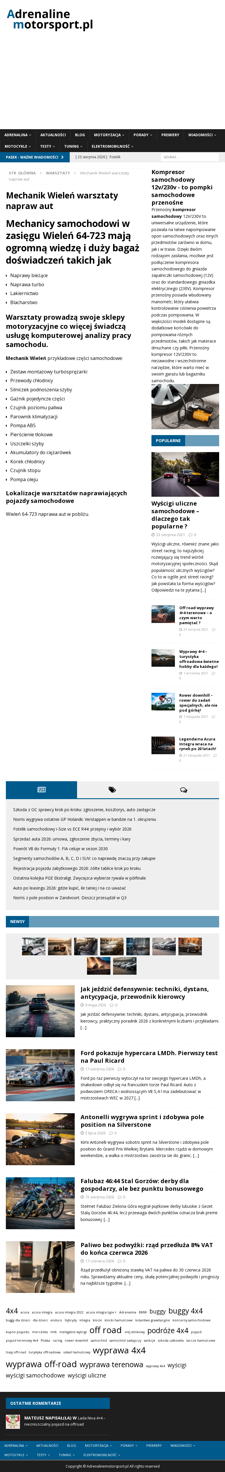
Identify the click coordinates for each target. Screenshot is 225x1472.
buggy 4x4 (185, 1311)
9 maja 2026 (95, 1005)
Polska (45, 1340)
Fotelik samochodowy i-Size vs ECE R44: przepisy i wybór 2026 (72, 829)
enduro (56, 1320)
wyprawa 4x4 (119, 1350)
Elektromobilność (111, 146)
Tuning (71, 146)
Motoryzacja (107, 134)
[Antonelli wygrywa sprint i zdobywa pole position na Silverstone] (40, 1139)
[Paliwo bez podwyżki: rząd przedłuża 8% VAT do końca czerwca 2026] (40, 1267)
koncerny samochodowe (192, 1320)
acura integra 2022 (69, 1312)
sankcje (149, 1340)
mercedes (40, 1332)
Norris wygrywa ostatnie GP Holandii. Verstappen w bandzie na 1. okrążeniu (84, 819)
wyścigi (177, 1365)
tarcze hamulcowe (200, 1340)
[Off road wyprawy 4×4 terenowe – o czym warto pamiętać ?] (163, 614)
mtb (53, 1332)
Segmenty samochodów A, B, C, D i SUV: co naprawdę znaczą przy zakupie (84, 858)
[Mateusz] (13, 1425)
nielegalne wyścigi (73, 1332)
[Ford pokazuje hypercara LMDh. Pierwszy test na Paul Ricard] (40, 1075)
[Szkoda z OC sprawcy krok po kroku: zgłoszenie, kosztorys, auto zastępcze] (33, 946)
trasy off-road (16, 1352)
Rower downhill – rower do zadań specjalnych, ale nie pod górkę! (198, 703)
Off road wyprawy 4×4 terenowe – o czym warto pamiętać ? (196, 615)
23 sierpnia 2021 (170, 534)
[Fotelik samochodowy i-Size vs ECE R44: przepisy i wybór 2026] (86, 946)
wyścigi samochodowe (35, 1375)
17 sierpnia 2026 (99, 1069)
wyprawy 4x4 (155, 1366)
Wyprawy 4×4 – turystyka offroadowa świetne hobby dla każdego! (199, 659)
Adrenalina (16, 134)
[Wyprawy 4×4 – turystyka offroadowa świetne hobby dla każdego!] (163, 658)
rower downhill (76, 1340)
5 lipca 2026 (95, 1133)
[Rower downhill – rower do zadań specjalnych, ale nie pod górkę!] (163, 701)
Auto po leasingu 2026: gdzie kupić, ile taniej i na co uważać (69, 888)
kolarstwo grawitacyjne (152, 1320)
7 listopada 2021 (195, 716)
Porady (141, 134)
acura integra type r (101, 1312)
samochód (99, 1340)
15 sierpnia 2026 (99, 1197)
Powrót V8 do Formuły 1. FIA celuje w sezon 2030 (60, 848)
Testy (45, 146)
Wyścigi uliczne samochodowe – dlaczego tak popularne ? (175, 514)
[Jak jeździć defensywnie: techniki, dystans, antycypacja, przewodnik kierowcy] (40, 1011)
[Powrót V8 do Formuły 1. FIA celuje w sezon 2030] (138, 946)
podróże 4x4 (167, 1330)
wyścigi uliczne (87, 1375)
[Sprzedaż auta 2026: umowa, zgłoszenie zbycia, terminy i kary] (112, 946)
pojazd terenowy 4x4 (22, 1340)
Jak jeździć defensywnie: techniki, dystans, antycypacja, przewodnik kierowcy (145, 993)
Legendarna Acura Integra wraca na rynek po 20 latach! (197, 744)
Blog (80, 134)
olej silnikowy (135, 1332)
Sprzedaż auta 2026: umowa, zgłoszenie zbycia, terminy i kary (71, 839)
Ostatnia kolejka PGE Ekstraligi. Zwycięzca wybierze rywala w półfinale (79, 878)
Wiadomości (200, 134)
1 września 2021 (195, 673)
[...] (203, 590)
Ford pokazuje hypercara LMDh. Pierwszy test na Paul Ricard (149, 1057)
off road (105, 1330)
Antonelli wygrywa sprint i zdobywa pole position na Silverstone (142, 1121)
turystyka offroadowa (45, 1352)
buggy (157, 1311)
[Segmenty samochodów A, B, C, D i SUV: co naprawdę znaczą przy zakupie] (164, 946)
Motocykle (16, 146)
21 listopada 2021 (196, 755)
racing (57, 1340)
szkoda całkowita (171, 1340)
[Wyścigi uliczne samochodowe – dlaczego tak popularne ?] (185, 474)
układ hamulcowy (76, 1352)
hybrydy (71, 1320)
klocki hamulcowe (119, 1320)
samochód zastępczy (125, 1340)
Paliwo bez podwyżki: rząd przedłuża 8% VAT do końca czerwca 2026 (147, 1249)
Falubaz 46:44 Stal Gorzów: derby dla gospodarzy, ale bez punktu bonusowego (142, 1185)
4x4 (12, 1311)
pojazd (196, 1332)
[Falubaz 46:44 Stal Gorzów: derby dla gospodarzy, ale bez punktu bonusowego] (40, 1203)
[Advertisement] (112, 85)
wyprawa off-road (41, 1364)
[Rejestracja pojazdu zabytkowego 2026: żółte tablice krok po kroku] (190, 946)
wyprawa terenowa (111, 1364)
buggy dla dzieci (18, 1320)
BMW (143, 1312)
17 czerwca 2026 (99, 1261)
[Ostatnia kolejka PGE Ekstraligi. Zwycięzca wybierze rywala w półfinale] (98, 966)
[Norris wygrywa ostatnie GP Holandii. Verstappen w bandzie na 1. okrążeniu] (59, 946)
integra (84, 1320)
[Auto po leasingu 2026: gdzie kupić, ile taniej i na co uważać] (125, 966)
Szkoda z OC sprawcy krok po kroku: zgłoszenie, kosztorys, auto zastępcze (84, 809)
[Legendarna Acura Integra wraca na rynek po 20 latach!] (163, 745)
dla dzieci (40, 1320)
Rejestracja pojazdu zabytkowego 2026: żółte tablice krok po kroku (77, 868)
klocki (97, 1320)
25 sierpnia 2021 (195, 629)
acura (25, 1312)
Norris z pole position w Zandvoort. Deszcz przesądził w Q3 (70, 897)
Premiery (170, 134)
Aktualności (53, 134)
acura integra (42, 1312)
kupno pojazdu (17, 1332)
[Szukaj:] (190, 157)
